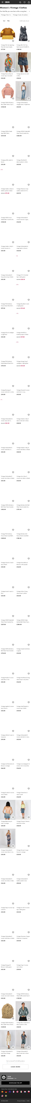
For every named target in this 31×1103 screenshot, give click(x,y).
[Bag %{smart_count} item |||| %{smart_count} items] (29, 2)
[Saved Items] (24, 2)
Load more (15, 1067)
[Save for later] (13, 41)
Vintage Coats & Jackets (20, 15)
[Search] (20, 2)
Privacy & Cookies (21, 1100)
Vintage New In (6, 15)
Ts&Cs (28, 1100)
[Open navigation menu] (2, 2)
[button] (2, 1092)
